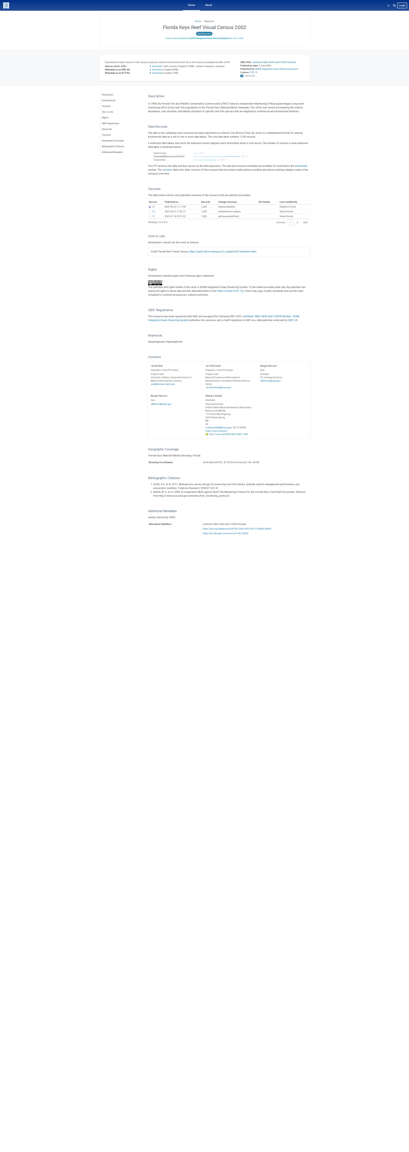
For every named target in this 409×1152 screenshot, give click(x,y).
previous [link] (281, 222)
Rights (105, 117)
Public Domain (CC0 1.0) (230, 290)
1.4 (153, 211)
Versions (106, 106)
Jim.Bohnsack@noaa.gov (218, 387)
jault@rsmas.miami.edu (163, 384)
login (402, 5)
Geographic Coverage (113, 140)
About (208, 5)
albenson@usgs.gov (270, 380)
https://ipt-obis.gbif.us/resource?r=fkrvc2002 (225, 533)
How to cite (107, 112)
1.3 (153, 216)
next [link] (305, 222)
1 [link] (291, 222)
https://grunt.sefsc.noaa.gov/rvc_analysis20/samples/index (223, 251)
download (156, 66)
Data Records (109, 100)
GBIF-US (293, 320)
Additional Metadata (112, 152)
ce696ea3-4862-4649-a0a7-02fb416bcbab (274, 62)
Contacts (106, 135)
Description (107, 94)
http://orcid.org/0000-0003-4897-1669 (228, 434)
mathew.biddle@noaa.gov (219, 427)
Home (191, 5)
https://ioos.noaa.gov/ (217, 431)
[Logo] (6, 5)
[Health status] (388, 5)
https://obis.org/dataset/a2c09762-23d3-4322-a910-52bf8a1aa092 (237, 528)
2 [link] (297, 222)
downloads (301, 165)
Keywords (107, 129)
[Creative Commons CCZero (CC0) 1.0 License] (156, 282)
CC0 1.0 (253, 72)
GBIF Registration (110, 123)
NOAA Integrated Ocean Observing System (276, 69)
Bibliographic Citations (113, 146)
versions (167, 169)
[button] (394, 5)
